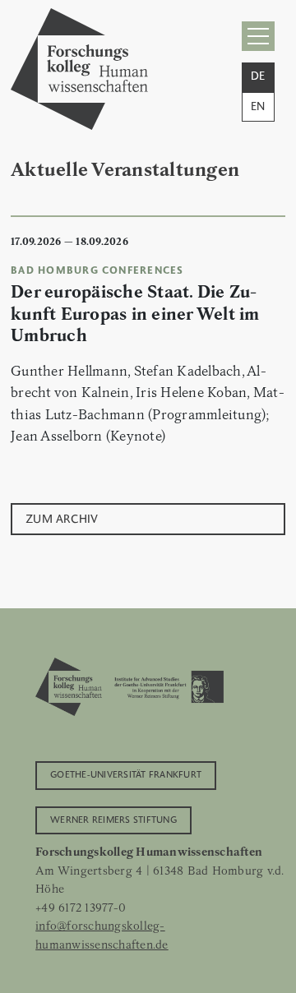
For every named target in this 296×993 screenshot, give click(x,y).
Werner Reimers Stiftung (113, 818)
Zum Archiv (62, 517)
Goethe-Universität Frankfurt (125, 773)
